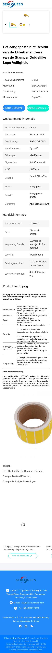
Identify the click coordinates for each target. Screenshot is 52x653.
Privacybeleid (10, 638)
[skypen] (26, 626)
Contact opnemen (36, 108)
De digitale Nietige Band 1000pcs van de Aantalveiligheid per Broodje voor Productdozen (22, 548)
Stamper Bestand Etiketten (16, 476)
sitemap (22, 638)
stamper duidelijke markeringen (19, 481)
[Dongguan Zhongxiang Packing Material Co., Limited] (13, 4)
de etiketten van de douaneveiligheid (22, 471)
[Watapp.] (20, 626)
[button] (7, 529)
